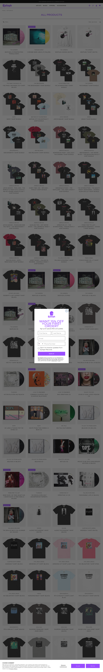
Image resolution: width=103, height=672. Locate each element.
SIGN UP (51, 354)
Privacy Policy (13, 668)
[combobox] (40, 344)
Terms (59, 360)
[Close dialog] (66, 310)
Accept (78, 666)
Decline (93, 666)
